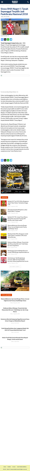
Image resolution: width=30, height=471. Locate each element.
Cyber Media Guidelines (21, 466)
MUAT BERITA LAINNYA (14, 266)
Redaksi (9, 466)
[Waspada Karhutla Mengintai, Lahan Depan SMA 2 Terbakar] (4, 212)
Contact (14, 466)
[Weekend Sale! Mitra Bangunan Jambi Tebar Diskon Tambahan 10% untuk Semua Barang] (4, 236)
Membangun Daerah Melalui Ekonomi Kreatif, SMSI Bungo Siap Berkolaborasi (18, 251)
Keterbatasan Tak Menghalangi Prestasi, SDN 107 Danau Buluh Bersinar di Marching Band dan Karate (18, 259)
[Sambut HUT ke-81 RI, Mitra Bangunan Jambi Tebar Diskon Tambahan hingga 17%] (4, 203)
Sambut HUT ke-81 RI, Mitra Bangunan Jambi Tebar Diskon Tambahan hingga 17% (18, 203)
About (5, 466)
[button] (28, 2)
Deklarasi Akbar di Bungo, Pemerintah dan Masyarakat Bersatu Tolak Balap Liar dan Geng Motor (18, 243)
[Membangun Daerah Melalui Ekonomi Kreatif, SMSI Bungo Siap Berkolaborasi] (4, 253)
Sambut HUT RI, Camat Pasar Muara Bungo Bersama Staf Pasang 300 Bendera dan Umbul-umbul (18, 218)
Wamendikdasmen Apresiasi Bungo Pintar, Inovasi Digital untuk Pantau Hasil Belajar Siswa (17, 227)
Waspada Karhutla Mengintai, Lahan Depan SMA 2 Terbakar (17, 210)
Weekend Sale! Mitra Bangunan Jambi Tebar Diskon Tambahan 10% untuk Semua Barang (18, 235)
